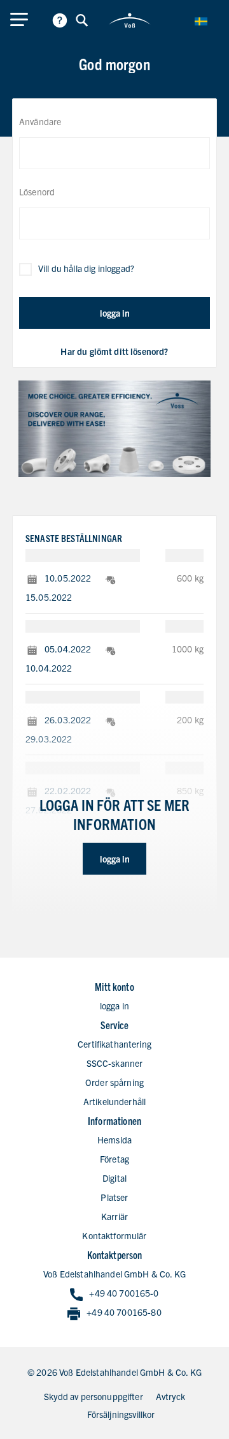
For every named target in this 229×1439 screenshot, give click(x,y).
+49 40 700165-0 (123, 1293)
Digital (114, 1178)
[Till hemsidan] (129, 20)
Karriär (114, 1216)
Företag (114, 1158)
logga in (115, 313)
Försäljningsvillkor (121, 1414)
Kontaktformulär (114, 1235)
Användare (40, 121)
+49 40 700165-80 (124, 1312)
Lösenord (37, 191)
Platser (114, 1197)
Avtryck (170, 1396)
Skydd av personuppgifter (93, 1396)
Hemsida (114, 1139)
